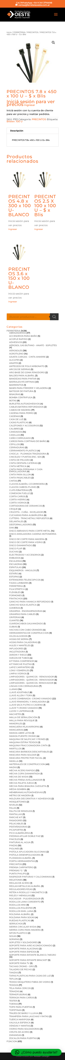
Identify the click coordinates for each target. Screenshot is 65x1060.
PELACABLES (16, 823)
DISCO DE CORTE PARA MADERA (27, 539)
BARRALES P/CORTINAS (22, 381)
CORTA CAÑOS (17, 496)
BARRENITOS (16, 385)
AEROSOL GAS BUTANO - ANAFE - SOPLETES (33, 345)
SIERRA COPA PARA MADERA (25, 930)
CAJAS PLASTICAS (18, 422)
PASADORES (16, 820)
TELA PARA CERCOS (20, 988)
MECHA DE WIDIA (19, 776)
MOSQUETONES (17, 801)
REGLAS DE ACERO (19, 883)
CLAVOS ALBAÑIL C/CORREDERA (27, 484)
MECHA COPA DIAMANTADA (24, 773)
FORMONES (15, 595)
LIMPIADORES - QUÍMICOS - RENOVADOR (31, 679)
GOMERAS (14, 608)
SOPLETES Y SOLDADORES (23, 942)
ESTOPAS (14, 576)
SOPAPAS (14, 939)
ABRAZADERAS (17, 333)
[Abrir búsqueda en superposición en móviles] (33, 316)
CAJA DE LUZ (16, 419)
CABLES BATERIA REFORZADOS (26, 406)
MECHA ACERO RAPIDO (22, 770)
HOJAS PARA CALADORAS (23, 642)
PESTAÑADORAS (18, 826)
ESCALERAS (15, 561)
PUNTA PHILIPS (17, 873)
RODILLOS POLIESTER (21, 908)
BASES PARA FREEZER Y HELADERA (28, 388)
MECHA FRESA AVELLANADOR (25, 780)
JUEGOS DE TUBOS (19, 658)
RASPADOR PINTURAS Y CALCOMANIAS (30, 876)
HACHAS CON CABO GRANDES (25, 629)
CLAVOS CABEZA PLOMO (22, 487)
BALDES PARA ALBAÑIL (21, 375)
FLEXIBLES (15, 592)
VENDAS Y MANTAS (19, 1025)
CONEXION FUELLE (19, 493)
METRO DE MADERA (20, 795)
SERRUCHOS (16, 923)
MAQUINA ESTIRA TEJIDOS (23, 742)
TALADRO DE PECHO (20, 969)
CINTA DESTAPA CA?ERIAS (23, 463)
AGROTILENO (16, 353)
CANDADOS (15, 431)
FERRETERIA (19, 32)
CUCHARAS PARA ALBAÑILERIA (26, 515)
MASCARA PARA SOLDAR (22, 754)
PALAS (12, 808)
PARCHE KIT (15, 817)
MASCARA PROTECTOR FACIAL (26, 758)
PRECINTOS (32, 32)
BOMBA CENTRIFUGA (20, 397)
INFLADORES (16, 648)
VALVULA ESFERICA (20, 1022)
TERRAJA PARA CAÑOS (21, 997)
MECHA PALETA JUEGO (21, 783)
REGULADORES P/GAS (21, 889)
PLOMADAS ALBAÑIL (20, 858)
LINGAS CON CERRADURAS (23, 686)
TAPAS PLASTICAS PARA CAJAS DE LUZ (30, 975)
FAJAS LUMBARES (18, 583)
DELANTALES (16, 521)
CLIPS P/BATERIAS (19, 490)
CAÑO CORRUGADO (20, 438)
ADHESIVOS (15, 342)
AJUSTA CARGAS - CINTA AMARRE (27, 356)
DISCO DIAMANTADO (20, 545)
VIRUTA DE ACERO (19, 1032)
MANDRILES (15, 723)
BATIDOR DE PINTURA (21, 391)
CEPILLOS (14, 444)
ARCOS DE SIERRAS (19, 369)
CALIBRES (14, 428)
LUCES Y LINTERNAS (20, 711)
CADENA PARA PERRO (21, 413)
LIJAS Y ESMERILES (19, 670)
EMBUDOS (14, 558)
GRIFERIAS (15, 617)
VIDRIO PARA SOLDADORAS (24, 1029)
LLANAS (13, 689)
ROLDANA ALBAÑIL (19, 914)
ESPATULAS (15, 567)
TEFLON (13, 979)
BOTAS (12, 400)
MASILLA (14, 761)
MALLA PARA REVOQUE (22, 720)
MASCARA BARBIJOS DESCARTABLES (29, 751)
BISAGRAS (14, 394)
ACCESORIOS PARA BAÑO (23, 336)
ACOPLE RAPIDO (18, 339)
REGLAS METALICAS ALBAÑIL (25, 886)
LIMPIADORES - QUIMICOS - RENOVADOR (31, 676)
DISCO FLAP (15, 548)
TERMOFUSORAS (18, 994)
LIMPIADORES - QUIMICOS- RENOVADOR (31, 683)
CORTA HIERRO (17, 499)
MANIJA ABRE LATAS (20, 733)
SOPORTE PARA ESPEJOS (22, 951)
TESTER (13, 1000)
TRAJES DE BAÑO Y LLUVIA (23, 1013)
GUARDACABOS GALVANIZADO (26, 623)
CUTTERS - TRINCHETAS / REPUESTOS (29, 518)
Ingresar (29, 105)
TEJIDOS (13, 985)
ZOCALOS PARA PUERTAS (23, 1038)
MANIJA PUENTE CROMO (22, 736)
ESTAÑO (13, 573)
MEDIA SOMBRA (18, 789)
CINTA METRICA (17, 466)
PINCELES (14, 839)
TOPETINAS (15, 1010)
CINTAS (13, 480)
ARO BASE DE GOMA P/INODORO (27, 372)
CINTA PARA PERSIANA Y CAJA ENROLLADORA (25, 470)
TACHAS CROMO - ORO (21, 966)
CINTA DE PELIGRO (19, 460)
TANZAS (13, 972)
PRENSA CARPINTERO (21, 867)
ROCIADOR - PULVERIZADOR (25, 898)
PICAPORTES (16, 830)
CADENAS (14, 416)
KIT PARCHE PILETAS (20, 664)
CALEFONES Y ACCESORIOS (24, 425)
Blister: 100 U (15, 121)
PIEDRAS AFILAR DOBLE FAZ (24, 836)
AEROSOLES (15, 350)
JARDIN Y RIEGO (18, 654)
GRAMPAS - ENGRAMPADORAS (25, 611)
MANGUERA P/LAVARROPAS (24, 726)
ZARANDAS (15, 1035)
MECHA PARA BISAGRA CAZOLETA (27, 786)
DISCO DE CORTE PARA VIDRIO (26, 542)
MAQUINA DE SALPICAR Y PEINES (27, 739)
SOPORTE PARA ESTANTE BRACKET (28, 960)
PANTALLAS (15, 814)
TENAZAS (14, 991)
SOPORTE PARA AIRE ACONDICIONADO (30, 945)
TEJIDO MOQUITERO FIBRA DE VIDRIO (29, 982)
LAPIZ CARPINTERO (20, 667)
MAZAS (13, 767)
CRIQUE (13, 509)
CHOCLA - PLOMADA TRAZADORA (27, 453)
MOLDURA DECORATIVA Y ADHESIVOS (30, 798)
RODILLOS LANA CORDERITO (25, 901)
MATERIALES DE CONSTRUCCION (27, 764)
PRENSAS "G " (16, 870)
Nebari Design (41, 1056)
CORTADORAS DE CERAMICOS (25, 505)
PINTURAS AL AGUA (19, 842)
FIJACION (12, 1041)
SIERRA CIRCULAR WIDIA (23, 926)
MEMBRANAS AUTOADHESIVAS (26, 792)
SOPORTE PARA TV (19, 963)
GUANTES (14, 620)
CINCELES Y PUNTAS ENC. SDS (25, 457)
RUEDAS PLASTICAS (20, 920)
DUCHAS (14, 551)
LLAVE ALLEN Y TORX (20, 695)
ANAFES (13, 363)
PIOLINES (14, 848)
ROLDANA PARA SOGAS (22, 917)
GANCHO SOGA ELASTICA (23, 604)
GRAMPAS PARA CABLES (22, 614)
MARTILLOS (15, 748)
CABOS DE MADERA (20, 410)
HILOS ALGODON (18, 636)
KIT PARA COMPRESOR (21, 661)
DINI (11, 527)
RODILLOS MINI (17, 905)
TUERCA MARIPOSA (19, 1019)
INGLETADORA (17, 651)
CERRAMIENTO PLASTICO (23, 450)
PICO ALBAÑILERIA (19, 833)
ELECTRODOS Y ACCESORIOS (25, 554)
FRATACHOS (16, 598)
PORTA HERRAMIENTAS (22, 861)
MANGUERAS (16, 729)
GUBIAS (13, 626)
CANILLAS (14, 435)
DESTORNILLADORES (20, 524)
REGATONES (16, 880)
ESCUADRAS (16, 564)
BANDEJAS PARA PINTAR (22, 378)
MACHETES (15, 714)
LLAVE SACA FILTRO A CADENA (26, 704)
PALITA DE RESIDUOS (20, 811)
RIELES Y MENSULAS (20, 895)
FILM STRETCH (17, 589)
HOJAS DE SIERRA (19, 639)
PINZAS (13, 845)
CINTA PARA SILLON (20, 474)
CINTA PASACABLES (20, 477)
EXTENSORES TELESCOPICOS (24, 579)
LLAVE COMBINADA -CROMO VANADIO (30, 698)
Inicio (9, 32)
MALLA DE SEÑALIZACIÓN (23, 717)
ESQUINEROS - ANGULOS (22, 570)
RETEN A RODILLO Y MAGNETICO (27, 892)
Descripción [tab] (16, 130)
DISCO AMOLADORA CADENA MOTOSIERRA (32, 534)
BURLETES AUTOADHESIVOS (24, 403)
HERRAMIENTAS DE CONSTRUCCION (29, 633)
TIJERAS (13, 1004)
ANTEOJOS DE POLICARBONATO (26, 366)
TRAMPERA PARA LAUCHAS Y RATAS (29, 1016)
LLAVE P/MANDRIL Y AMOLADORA (27, 701)
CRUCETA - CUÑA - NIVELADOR (26, 512)
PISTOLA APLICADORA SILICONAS (27, 851)
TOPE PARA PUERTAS (20, 1007)
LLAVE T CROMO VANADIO (23, 708)
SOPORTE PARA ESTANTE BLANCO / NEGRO (32, 955)
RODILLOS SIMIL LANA (21, 911)
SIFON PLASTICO (18, 933)
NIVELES (13, 805)
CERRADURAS (16, 447)
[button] (53, 42)
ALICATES (14, 360)
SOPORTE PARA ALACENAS (23, 948)
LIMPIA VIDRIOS (18, 673)
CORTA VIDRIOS (18, 502)
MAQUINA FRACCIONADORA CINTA (28, 745)
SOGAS (12, 936)
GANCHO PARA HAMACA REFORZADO (30, 601)
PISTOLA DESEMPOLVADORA (25, 855)
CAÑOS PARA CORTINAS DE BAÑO (27, 441)
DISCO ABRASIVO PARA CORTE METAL (29, 530)
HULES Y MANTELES (19, 645)
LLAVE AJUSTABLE (19, 692)
